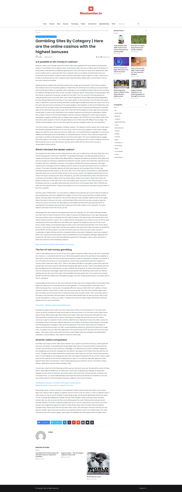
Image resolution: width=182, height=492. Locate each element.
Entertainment (92, 24)
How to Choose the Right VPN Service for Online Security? (121, 70)
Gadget (117, 134)
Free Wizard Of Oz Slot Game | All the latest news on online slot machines (47, 455)
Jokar (40, 57)
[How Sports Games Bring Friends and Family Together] (138, 39)
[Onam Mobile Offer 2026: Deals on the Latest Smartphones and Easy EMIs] (121, 39)
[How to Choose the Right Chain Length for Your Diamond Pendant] (138, 61)
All (115, 110)
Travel (117, 154)
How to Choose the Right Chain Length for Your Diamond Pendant (137, 71)
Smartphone (118, 142)
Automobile (118, 113)
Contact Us (142, 488)
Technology (74, 24)
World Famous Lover (94, 477)
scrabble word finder (61, 488)
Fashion (83, 24)
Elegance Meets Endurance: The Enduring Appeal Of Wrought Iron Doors (138, 93)
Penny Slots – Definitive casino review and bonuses (53, 305)
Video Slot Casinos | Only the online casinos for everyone (55, 244)
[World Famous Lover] (98, 463)
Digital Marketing (104, 24)
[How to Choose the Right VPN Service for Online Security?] (121, 61)
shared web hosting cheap (65, 488)
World (113, 24)
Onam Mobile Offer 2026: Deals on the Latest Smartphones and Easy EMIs (121, 49)
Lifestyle (51, 24)
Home (45, 24)
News (58, 24)
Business (65, 24)
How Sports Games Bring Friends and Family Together (137, 48)
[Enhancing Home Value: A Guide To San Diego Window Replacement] (121, 84)
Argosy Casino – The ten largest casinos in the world (72, 454)
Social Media (119, 151)
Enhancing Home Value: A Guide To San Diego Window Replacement (121, 93)
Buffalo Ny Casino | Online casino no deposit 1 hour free (54, 385)
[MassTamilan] (91, 10)
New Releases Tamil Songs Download (53, 30)
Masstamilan (119, 157)
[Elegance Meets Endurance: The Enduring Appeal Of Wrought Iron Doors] (138, 84)
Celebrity (117, 119)
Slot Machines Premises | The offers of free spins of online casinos (58, 383)
